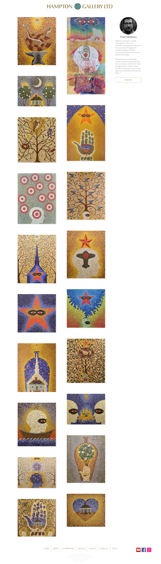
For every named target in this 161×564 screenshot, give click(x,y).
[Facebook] (144, 550)
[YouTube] (138, 550)
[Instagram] (149, 550)
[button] (128, 80)
